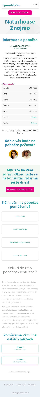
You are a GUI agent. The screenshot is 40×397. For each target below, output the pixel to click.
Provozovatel (8, 384)
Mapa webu (32, 384)
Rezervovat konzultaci (20, 12)
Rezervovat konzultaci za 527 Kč (20, 189)
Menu (35, 4)
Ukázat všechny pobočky (20, 372)
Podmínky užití (20, 384)
